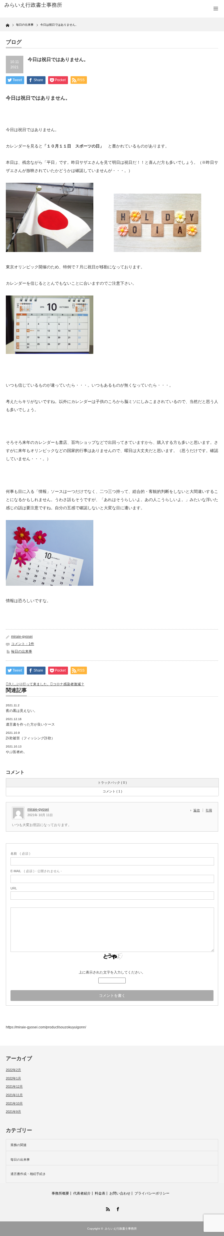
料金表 (100, 1193)
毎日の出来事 (21, 651)
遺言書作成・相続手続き (28, 1174)
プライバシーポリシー (151, 1193)
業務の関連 (18, 1145)
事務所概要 (60, 1193)
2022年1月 (13, 1078)
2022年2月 (13, 1070)
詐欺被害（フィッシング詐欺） (30, 738)
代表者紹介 (82, 1193)
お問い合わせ (119, 1193)
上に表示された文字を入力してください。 (112, 972)
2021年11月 (14, 1095)
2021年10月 (14, 1103)
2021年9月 (13, 1111)
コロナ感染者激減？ (68, 684)
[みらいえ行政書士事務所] (49, 5)
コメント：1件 (22, 644)
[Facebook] (117, 1208)
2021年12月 (14, 1086)
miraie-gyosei (22, 636)
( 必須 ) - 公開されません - (36, 871)
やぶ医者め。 (16, 752)
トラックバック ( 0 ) (112, 782)
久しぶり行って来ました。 (29, 684)
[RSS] (107, 1208)
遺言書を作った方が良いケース (30, 724)
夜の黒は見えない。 (21, 711)
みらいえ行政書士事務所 (121, 1228)
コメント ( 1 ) (112, 791)
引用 (209, 810)
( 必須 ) (20, 853)
